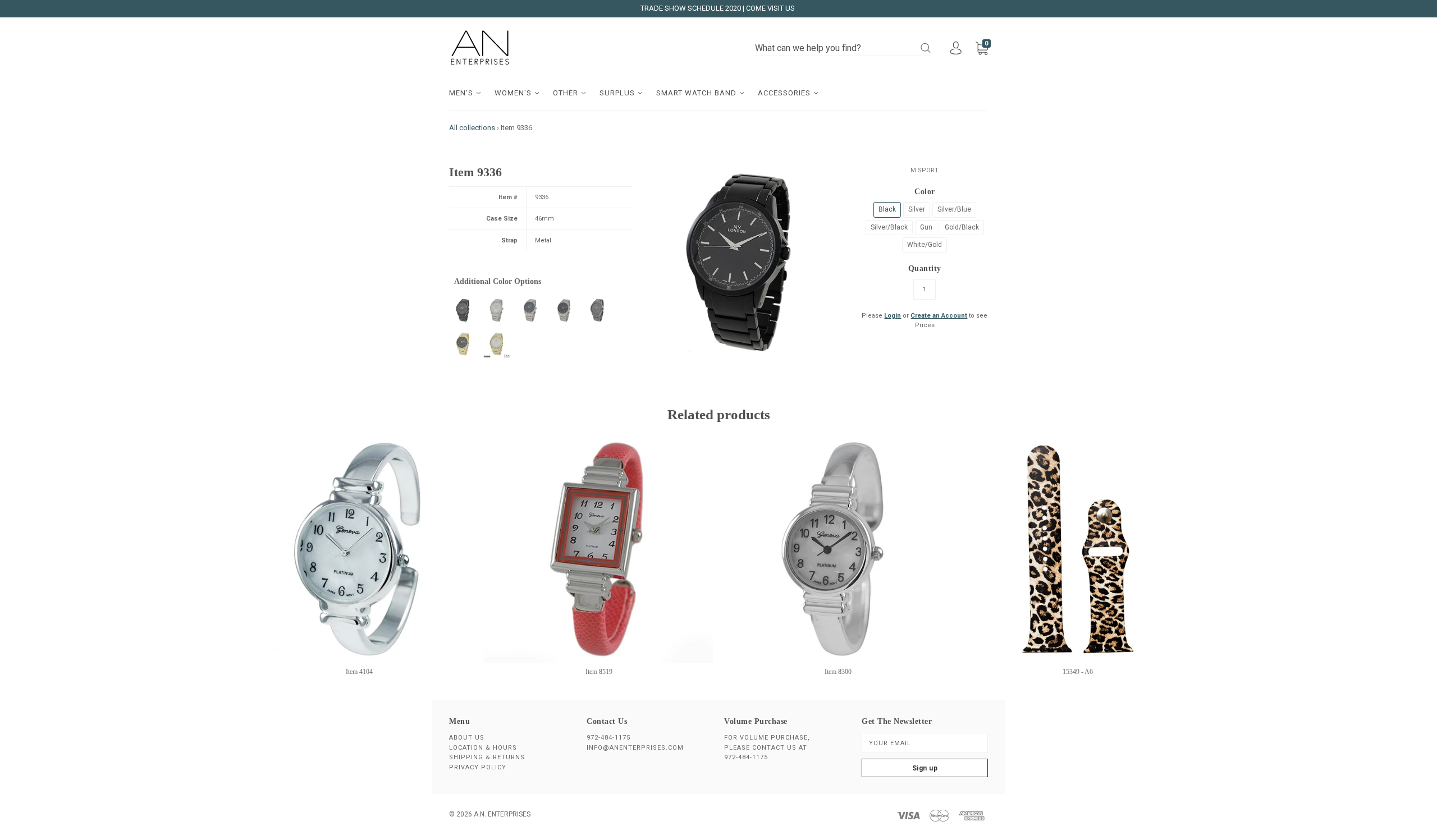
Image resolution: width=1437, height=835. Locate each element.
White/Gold (924, 245)
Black (887, 209)
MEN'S (462, 93)
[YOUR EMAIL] (925, 743)
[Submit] (926, 48)
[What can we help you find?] (843, 48)
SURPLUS (618, 93)
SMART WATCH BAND (697, 93)
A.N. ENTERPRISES (502, 814)
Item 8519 (598, 672)
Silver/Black (889, 227)
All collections (472, 127)
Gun (926, 227)
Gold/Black (962, 227)
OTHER (566, 93)
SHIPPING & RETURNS (487, 757)
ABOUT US (466, 737)
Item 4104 (359, 672)
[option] (742, 262)
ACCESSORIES (785, 93)
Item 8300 (838, 672)
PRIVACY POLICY (477, 767)
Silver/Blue (954, 209)
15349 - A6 (1078, 672)
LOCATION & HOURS (483, 747)
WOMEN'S (514, 93)
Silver (916, 209)
